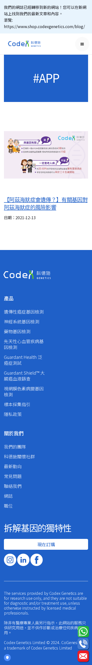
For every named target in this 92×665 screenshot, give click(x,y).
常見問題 (13, 476)
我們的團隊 (15, 446)
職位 (8, 506)
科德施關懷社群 (19, 456)
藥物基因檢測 (17, 331)
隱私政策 (13, 414)
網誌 (8, 496)
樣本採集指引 (17, 404)
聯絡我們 (13, 486)
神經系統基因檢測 (21, 321)
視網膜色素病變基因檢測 (24, 391)
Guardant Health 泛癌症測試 (23, 360)
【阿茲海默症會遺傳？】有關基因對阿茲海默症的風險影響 (46, 203)
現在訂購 (46, 544)
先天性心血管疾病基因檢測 (24, 344)
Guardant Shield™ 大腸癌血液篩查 (24, 376)
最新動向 (13, 466)
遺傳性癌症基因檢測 (24, 312)
